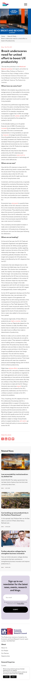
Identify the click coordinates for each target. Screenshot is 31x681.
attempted (15, 203)
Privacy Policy (20, 603)
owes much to (21, 155)
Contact (3, 665)
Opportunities (5, 656)
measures (6, 135)
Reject (13, 676)
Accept (6, 676)
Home (3, 36)
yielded (17, 116)
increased (4, 128)
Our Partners (5, 653)
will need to (23, 421)
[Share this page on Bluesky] (13, 439)
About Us (4, 648)
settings (21, 673)
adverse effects (13, 368)
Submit (15, 610)
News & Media (11, 36)
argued (19, 386)
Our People (4, 651)
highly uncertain (16, 321)
